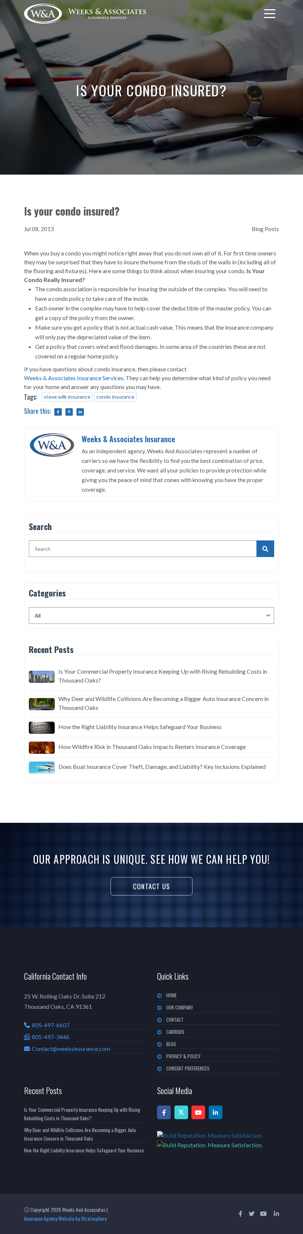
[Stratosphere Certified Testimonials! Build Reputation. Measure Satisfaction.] (218, 1139)
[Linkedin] (215, 1112)
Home (171, 995)
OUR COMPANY (179, 1007)
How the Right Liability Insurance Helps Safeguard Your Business (140, 726)
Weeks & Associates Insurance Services (73, 377)
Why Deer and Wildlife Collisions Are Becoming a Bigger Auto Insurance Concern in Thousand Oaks (163, 703)
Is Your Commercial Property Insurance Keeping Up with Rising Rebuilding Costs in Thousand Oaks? (162, 676)
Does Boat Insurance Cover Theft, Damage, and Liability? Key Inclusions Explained (162, 766)
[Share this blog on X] (69, 412)
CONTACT (175, 1019)
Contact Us (151, 886)
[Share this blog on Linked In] (80, 412)
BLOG (171, 1044)
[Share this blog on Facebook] (58, 412)
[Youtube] (198, 1112)
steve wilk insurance (67, 396)
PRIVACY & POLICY (183, 1056)
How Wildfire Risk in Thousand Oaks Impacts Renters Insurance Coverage (152, 746)
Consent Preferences (188, 1068)
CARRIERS (175, 1031)
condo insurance (115, 396)
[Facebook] (164, 1112)
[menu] (270, 13)
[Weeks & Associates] (85, 14)
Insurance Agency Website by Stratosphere (65, 1218)
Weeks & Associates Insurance (128, 438)
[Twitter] (181, 1112)
